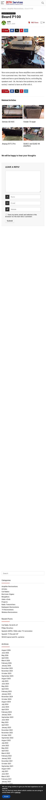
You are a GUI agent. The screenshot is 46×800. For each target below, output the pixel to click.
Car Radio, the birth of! (10, 625)
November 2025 (7, 671)
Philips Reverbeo (7, 628)
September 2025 (7, 676)
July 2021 (5, 771)
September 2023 (7, 717)
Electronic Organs (8, 594)
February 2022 (7, 756)
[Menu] (2, 3)
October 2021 (6, 764)
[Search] (42, 3)
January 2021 (6, 782)
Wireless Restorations (9, 612)
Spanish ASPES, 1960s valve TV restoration (17, 631)
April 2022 (5, 751)
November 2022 (7, 733)
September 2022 (7, 738)
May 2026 (5, 655)
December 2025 (7, 668)
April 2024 (5, 709)
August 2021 (6, 769)
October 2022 (6, 735)
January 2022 (6, 758)
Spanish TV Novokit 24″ (10, 634)
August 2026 (6, 650)
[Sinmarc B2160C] (12, 107)
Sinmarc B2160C (8, 122)
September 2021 (7, 766)
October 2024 (6, 699)
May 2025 (5, 686)
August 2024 (6, 702)
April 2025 (5, 689)
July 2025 (5, 681)
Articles (4, 589)
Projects (5, 602)
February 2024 (7, 712)
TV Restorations (7, 610)
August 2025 (6, 679)
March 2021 (6, 776)
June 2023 (5, 720)
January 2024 (6, 715)
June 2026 (5, 653)
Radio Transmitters (8, 605)
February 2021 (7, 779)
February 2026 (7, 663)
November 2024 (7, 697)
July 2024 (5, 704)
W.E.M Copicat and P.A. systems (13, 637)
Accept (6, 796)
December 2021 (7, 761)
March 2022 (6, 753)
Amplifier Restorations (15, 9)
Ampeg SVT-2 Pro (9, 144)
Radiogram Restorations (10, 607)
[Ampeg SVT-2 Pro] (12, 129)
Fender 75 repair (29, 122)
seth (9, 22)
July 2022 (5, 743)
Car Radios (5, 592)
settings (17, 792)
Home (4, 9)
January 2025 (6, 694)
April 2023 (5, 725)
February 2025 (7, 691)
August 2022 (6, 740)
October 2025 (6, 673)
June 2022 (5, 746)
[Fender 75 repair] (33, 107)
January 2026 (6, 666)
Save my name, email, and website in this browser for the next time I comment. (21, 216)
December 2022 (7, 730)
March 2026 (6, 661)
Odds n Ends (6, 599)
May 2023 (5, 722)
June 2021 (5, 774)
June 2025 (5, 684)
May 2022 (5, 748)
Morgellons (5, 597)
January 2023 (6, 728)
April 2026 (5, 658)
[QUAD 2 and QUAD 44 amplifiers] (33, 129)
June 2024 (5, 707)
